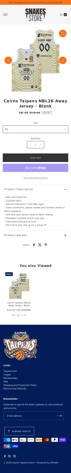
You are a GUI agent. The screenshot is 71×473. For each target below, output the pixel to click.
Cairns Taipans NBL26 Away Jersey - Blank (19, 304)
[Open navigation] (5, 14)
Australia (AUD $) (21, 431)
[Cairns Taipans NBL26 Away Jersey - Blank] (19, 286)
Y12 (18, 315)
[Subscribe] (59, 415)
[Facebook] (5, 456)
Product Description (18, 189)
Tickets (7, 374)
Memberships (10, 378)
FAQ (5, 381)
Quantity (35, 138)
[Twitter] (9, 456)
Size (35, 122)
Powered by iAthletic (48, 462)
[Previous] (8, 60)
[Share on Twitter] (39, 244)
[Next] (63, 60)
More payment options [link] (35, 177)
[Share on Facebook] (34, 244)
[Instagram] (14, 456)
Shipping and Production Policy (20, 385)
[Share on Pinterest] (45, 244)
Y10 (13, 315)
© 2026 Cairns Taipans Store (18, 462)
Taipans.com (10, 371)
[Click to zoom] (63, 33)
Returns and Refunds (14, 388)
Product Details (15, 235)
